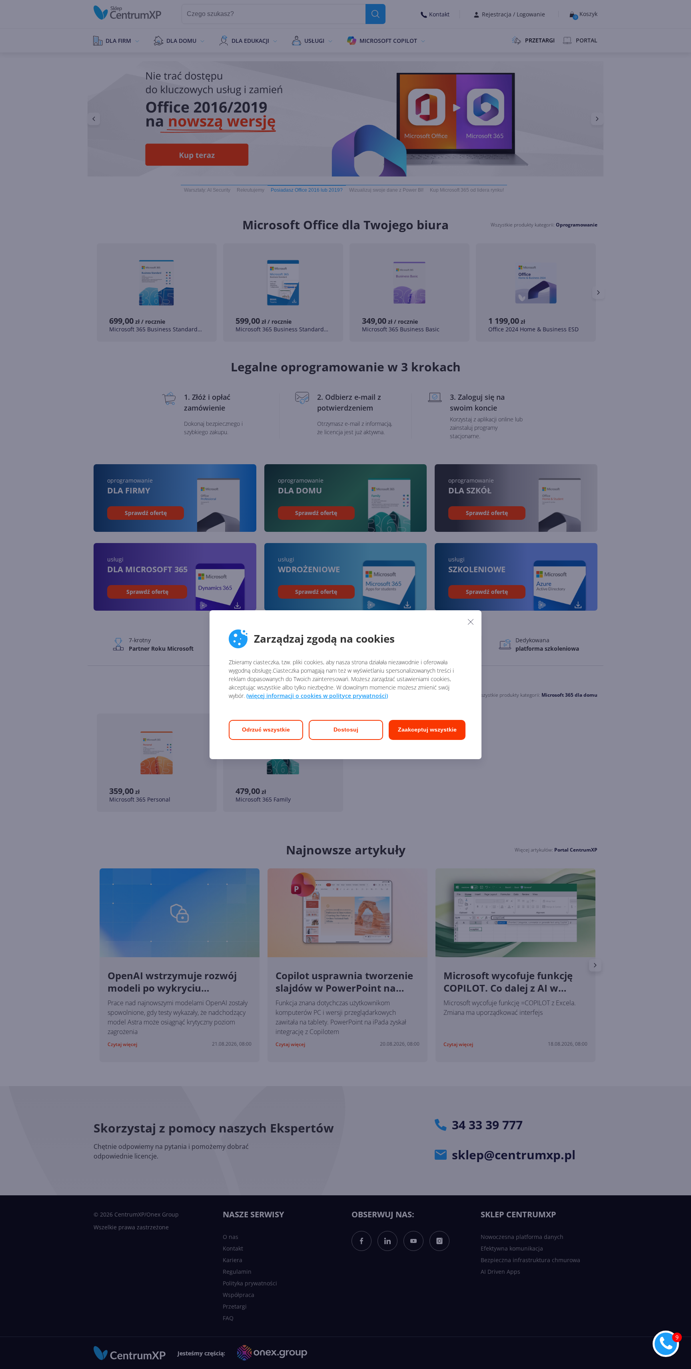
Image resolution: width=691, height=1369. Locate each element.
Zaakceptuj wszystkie (427, 729)
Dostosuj (346, 729)
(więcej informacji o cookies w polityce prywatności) (317, 696)
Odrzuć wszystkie (266, 729)
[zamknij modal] (470, 621)
